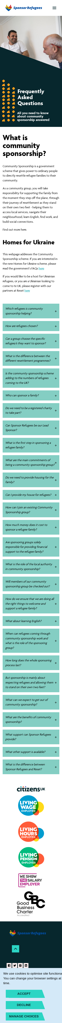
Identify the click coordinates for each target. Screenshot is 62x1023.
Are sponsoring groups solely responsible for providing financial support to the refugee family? (26, 546)
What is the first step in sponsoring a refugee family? (28, 445)
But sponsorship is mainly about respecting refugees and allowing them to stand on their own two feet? (29, 682)
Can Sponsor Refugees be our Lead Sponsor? (26, 428)
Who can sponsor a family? (22, 395)
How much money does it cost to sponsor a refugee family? (26, 527)
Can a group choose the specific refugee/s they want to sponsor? (25, 341)
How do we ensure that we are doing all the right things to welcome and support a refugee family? (29, 603)
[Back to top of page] (15, 948)
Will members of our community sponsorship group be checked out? (27, 584)
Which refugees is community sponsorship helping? (24, 311)
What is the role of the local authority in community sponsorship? (28, 566)
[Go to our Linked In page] (25, 965)
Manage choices (24, 1016)
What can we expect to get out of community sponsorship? (26, 702)
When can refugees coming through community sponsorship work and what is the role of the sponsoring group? (27, 640)
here (41, 268)
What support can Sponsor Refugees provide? (28, 737)
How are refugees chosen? (21, 326)
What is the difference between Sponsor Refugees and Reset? (25, 767)
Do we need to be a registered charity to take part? (28, 410)
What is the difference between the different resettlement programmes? (27, 358)
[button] (54, 8)
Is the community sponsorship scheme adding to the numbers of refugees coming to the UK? (29, 378)
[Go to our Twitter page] (14, 965)
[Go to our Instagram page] (20, 965)
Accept (24, 993)
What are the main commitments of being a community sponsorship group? (29, 462)
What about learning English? (23, 621)
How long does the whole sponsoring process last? (28, 663)
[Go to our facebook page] (9, 965)
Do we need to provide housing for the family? (29, 480)
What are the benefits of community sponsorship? (28, 719)
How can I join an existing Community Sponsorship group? (28, 510)
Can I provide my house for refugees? (28, 494)
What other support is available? (25, 752)
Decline (24, 1005)
